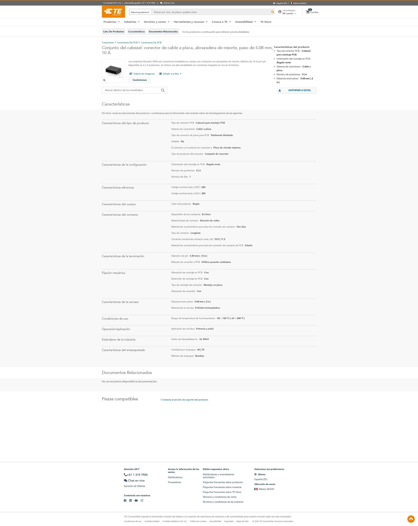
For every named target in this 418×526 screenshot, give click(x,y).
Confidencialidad (152, 521)
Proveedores (174, 482)
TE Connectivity (113, 12)
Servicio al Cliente (134, 486)
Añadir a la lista (170, 73)
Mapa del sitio (242, 521)
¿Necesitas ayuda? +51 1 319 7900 (139, 2)
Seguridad (228, 521)
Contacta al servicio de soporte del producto (185, 399)
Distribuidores (175, 477)
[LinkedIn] (132, 500)
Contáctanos (140, 79)
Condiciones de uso (132, 521)
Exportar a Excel (300, 90)
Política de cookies (198, 521)
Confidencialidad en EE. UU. (174, 521)
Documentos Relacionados (163, 31)
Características (136, 31)
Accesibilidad (215, 521)
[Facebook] (126, 500)
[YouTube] (138, 500)
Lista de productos (113, 31)
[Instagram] (143, 500)
